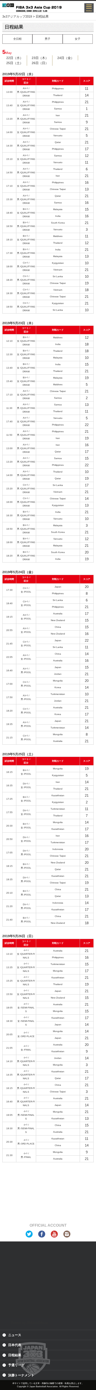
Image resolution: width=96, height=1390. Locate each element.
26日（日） (40, 63)
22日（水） (14, 58)
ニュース (14, 1335)
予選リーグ (16, 1365)
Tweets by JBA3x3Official (29, 1323)
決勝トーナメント (21, 1375)
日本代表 (14, 1345)
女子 (77, 38)
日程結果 (14, 1355)
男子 (47, 38)
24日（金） (65, 58)
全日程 (17, 38)
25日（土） (14, 63)
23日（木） (40, 58)
